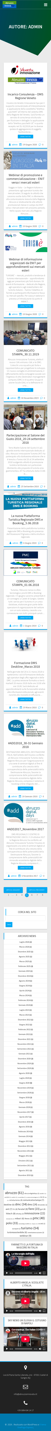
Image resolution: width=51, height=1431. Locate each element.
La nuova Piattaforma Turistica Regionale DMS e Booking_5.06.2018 (25, 519)
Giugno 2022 (24, 1024)
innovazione (34, 1213)
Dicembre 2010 (24, 1175)
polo (12, 1223)
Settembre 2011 (24, 1165)
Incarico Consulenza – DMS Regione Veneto (25, 96)
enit (9, 1209)
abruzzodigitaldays (31, 1193)
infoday (20, 1214)
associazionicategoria (33, 1197)
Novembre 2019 (24, 1088)
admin (15, 144)
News (28, 1218)
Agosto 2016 (24, 1126)
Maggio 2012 (24, 1156)
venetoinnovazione (36, 1232)
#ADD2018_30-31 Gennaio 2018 (25, 745)
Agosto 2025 (24, 956)
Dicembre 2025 (24, 951)
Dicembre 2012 (24, 1146)
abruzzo (14, 1192)
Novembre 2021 (24, 1044)
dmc (21, 1204)
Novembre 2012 (24, 1151)
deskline (9, 1204)
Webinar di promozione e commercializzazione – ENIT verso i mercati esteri (25, 178)
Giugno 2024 (24, 985)
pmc (39, 1218)
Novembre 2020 (24, 1063)
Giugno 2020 (24, 1083)
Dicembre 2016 (24, 1122)
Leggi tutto (25, 136)
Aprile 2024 (24, 990)
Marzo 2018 (24, 1102)
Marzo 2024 (24, 995)
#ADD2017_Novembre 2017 (25, 829)
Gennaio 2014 (24, 1136)
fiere (34, 1209)
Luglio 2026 (24, 942)
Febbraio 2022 (24, 1029)
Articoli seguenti (13, 890)
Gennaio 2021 (24, 1053)
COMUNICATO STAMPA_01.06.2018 (25, 583)
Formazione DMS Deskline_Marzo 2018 (25, 665)
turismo (30, 1228)
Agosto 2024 (24, 981)
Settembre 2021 (24, 1049)
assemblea (22, 1197)
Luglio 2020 (24, 1078)
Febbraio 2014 (24, 1131)
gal (42, 1209)
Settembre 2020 (24, 1068)
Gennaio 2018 (24, 1107)
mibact (19, 1218)
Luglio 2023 (24, 1010)
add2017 (43, 1193)
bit (42, 1197)
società (41, 1224)
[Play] (7, 1273)
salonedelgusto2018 (24, 1224)
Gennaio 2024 (24, 1005)
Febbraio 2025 (24, 966)
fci (15, 1209)
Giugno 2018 (24, 1097)
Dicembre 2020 (24, 1058)
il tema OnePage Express (31, 1426)
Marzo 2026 (24, 947)
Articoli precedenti (37, 890)
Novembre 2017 (24, 1112)
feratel (23, 1209)
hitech (10, 1213)
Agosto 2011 (24, 1170)
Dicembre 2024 (24, 976)
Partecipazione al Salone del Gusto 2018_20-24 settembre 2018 (25, 439)
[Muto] (40, 1273)
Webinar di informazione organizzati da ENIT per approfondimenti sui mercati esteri (25, 264)
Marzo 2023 (24, 1015)
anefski (14, 1197)
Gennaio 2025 (24, 971)
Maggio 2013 (24, 1141)
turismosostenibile (17, 1232)
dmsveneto (42, 1205)
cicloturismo (15, 1200)
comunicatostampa (33, 1200)
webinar (25, 1235)
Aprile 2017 (24, 1117)
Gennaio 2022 (24, 1034)
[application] (25, 1263)
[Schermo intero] (44, 1273)
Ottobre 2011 (24, 1160)
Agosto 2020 (24, 1073)
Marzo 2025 (24, 961)
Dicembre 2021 (24, 1039)
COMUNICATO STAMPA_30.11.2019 (25, 352)
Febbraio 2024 (24, 1000)
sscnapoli (16, 1229)
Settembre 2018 (24, 1092)
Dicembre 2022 (24, 1019)
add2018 (8, 1197)
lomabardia (10, 1219)
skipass (35, 1224)
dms (32, 1204)
